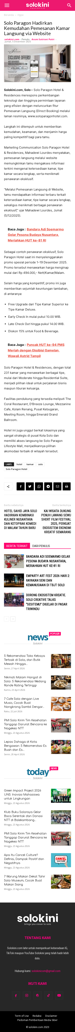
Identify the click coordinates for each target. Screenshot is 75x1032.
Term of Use (22, 1016)
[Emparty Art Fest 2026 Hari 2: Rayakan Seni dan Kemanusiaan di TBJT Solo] (14, 580)
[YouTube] (59, 995)
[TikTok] (48, 995)
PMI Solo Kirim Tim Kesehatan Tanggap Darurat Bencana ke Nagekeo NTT (25, 724)
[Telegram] (48, 486)
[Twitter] (30, 486)
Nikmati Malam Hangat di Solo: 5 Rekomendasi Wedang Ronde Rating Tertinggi (25, 681)
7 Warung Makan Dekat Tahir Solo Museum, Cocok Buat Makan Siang (24, 880)
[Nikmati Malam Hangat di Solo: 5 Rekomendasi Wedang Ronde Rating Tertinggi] (61, 682)
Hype (21, 15)
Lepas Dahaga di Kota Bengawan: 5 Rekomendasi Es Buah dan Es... (25, 745)
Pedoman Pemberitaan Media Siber (37, 1020)
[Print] (67, 486)
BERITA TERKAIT (17, 546)
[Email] (57, 486)
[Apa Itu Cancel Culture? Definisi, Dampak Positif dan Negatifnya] (61, 860)
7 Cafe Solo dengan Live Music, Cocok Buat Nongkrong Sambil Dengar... (24, 702)
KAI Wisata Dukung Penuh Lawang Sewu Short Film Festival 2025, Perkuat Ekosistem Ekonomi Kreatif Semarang (56, 521)
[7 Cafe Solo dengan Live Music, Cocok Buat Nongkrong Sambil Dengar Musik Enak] (61, 704)
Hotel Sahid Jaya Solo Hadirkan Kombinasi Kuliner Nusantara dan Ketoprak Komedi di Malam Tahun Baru (20, 519)
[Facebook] (21, 486)
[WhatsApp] (39, 486)
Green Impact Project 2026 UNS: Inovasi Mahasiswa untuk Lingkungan (22, 794)
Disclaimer (51, 1016)
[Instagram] (27, 995)
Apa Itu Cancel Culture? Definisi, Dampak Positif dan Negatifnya (24, 859)
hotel (19, 464)
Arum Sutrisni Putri (43, 39)
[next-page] (12, 618)
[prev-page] (6, 618)
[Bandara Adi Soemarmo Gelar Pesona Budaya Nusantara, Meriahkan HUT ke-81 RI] (14, 561)
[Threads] (38, 995)
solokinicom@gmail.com (46, 971)
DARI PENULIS (41, 546)
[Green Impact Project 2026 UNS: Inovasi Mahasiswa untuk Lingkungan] (61, 796)
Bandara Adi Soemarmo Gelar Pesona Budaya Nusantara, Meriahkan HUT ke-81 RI (48, 561)
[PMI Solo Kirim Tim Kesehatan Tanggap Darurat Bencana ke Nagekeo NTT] (61, 725)
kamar (30, 464)
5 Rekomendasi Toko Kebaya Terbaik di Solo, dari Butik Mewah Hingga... (24, 659)
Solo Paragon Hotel (16, 469)
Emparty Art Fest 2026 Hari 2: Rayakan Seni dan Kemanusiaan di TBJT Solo (48, 580)
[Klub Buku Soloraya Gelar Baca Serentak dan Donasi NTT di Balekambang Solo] (61, 817)
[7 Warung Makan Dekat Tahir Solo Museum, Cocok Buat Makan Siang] (61, 882)
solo (40, 464)
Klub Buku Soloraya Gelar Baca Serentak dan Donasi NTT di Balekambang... (23, 816)
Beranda (9, 15)
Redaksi (37, 1016)
